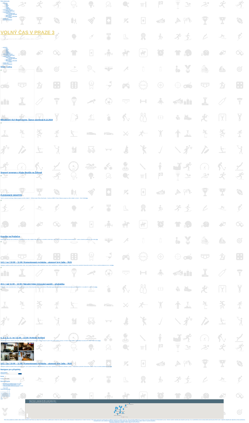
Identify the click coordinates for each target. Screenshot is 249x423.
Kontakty (10, 61)
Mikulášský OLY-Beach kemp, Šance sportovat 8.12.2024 (27, 120)
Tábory (7, 49)
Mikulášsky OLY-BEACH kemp (9, 383)
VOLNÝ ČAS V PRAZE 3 (27, 32)
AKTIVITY (5, 47)
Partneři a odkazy (7, 56)
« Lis (2, 398)
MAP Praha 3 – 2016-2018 (11, 60)
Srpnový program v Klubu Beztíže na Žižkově (21, 172)
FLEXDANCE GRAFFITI (11, 195)
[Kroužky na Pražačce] (17, 233)
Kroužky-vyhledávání (7, 64)
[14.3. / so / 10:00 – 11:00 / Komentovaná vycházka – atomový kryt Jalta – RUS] (17, 259)
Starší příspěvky (4, 372)
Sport (7, 50)
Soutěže (7, 51)
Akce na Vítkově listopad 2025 (9, 384)
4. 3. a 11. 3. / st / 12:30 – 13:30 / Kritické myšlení (23, 338)
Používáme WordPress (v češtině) (116, 421)
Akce (7, 48)
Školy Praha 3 (9, 59)
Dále (87, 198)
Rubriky (2, 378)
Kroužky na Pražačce (10, 236)
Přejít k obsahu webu (5, 1)
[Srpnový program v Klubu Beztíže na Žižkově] (17, 169)
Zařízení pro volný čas (8, 54)
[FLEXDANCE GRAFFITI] (17, 192)
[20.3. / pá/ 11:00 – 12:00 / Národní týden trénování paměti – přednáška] (17, 281)
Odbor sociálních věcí (10, 57)
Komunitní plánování (12, 58)
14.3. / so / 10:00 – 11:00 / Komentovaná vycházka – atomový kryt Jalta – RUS (36, 262)
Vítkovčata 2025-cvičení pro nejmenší (11, 385)
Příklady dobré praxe (10, 55)
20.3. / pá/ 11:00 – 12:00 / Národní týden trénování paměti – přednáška (32, 284)
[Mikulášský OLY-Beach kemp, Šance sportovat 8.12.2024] (17, 116)
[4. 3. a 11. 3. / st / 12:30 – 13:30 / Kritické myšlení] (17, 334)
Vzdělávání (8, 52)
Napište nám (5, 62)
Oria (130, 421)
